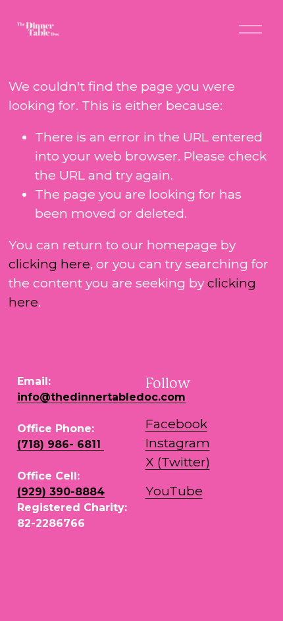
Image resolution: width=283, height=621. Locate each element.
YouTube (174, 491)
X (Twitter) (177, 462)
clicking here (49, 264)
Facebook (176, 424)
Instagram (177, 443)
